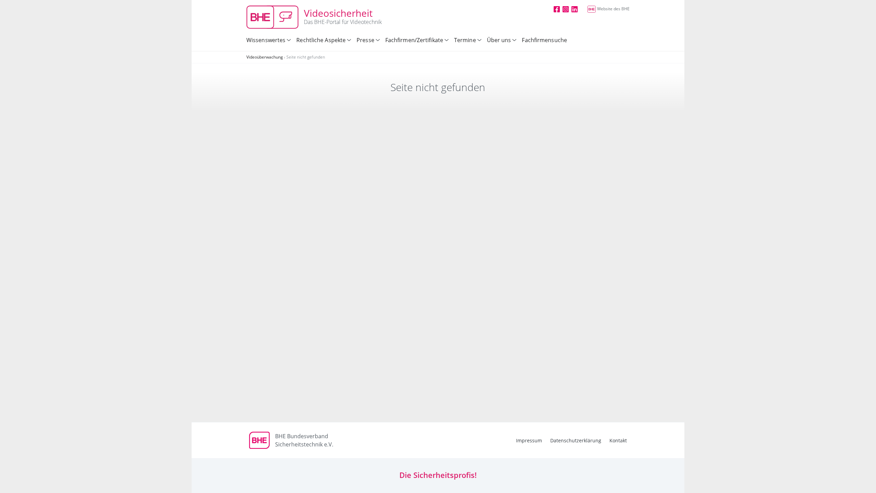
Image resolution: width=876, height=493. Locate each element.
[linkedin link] (574, 9)
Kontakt (618, 440)
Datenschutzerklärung (575, 440)
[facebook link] (557, 9)
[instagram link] (566, 9)
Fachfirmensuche (544, 40)
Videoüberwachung (264, 57)
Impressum (529, 440)
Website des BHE (613, 9)
